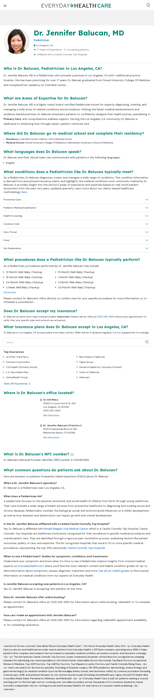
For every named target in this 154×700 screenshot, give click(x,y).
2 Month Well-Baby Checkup (75, 282)
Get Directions (51, 415)
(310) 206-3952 (106, 316)
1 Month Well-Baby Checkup (75, 277)
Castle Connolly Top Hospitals (86, 548)
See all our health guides (114, 571)
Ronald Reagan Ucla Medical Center (66, 529)
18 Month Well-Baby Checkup (24, 277)
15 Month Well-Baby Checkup (76, 272)
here (24, 192)
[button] (148, 5)
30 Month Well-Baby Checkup (76, 287)
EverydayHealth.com (30, 566)
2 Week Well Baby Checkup (22, 287)
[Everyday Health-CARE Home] (76, 5)
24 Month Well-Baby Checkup (24, 282)
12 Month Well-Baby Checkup (24, 272)
